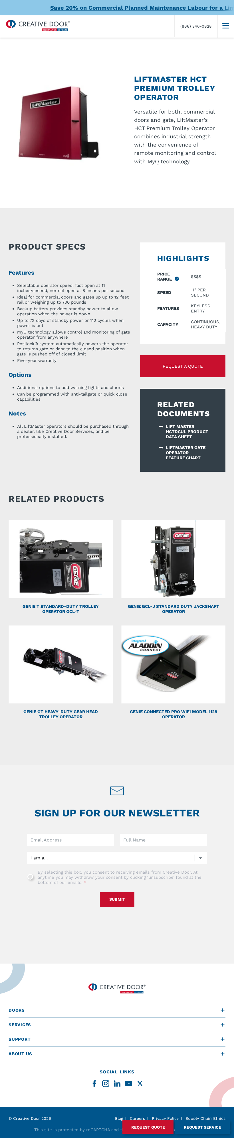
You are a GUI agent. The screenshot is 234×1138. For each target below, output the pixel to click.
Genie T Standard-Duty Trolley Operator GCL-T (61, 609)
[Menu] (225, 26)
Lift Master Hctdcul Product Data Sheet (187, 431)
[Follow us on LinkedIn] (117, 1083)
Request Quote (148, 1127)
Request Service (202, 1127)
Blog (119, 1118)
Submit (117, 899)
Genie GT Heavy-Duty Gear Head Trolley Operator (60, 714)
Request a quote (183, 366)
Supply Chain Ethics (205, 1118)
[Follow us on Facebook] (94, 1083)
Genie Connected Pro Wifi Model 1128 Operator (173, 714)
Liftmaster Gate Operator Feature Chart (185, 452)
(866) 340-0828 (196, 26)
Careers (137, 1118)
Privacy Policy (165, 1118)
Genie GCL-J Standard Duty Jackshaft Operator (173, 609)
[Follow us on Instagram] (105, 1083)
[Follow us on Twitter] (140, 1083)
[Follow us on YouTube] (128, 1083)
